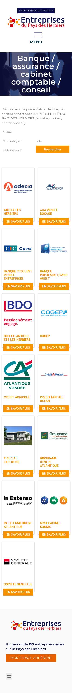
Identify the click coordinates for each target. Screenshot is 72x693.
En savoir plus (18, 221)
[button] (9, 676)
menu (36, 42)
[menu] (38, 35)
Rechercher (53, 149)
